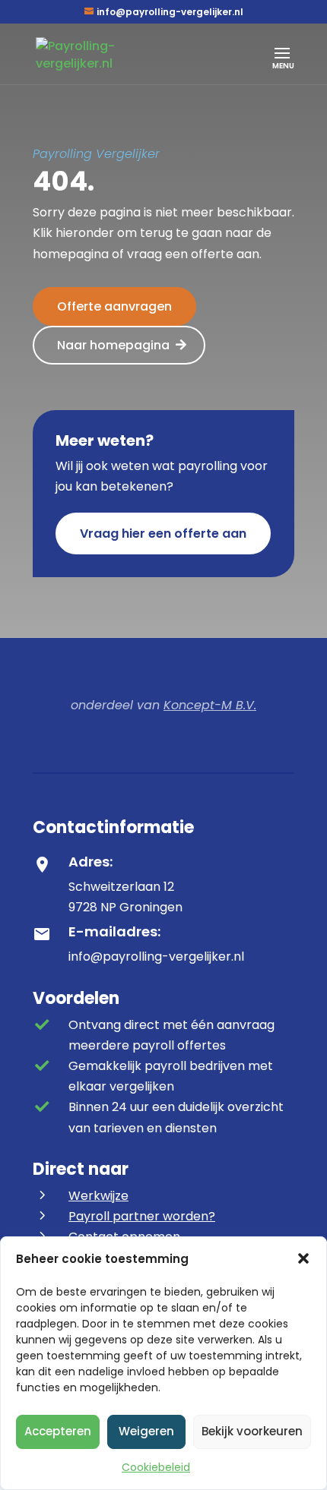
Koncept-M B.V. (210, 705)
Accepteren (57, 1431)
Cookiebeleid (156, 1467)
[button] (303, 1258)
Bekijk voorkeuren (252, 1431)
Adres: (90, 861)
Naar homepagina (113, 345)
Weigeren (146, 1431)
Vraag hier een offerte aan (163, 533)
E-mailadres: (114, 931)
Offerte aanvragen (114, 306)
